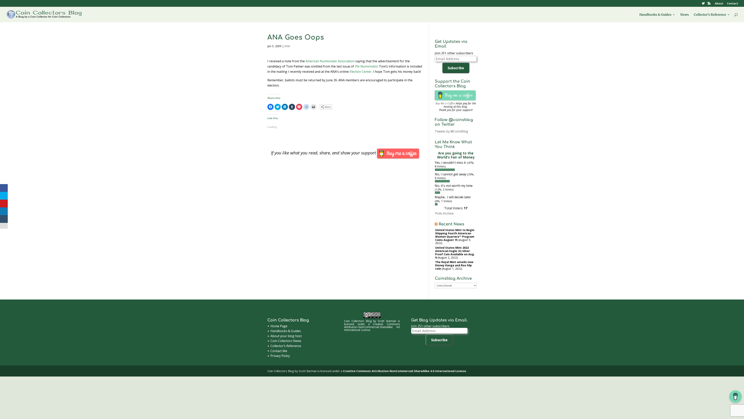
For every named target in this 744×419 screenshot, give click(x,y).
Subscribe (456, 68)
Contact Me (278, 351)
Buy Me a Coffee (445, 103)
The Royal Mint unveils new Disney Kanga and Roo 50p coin (454, 265)
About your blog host (286, 336)
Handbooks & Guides (655, 14)
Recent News (451, 224)
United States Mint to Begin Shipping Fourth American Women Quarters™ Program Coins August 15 (454, 235)
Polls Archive (444, 213)
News (684, 14)
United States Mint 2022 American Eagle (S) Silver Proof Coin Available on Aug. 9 (455, 252)
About (719, 3)
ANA (287, 46)
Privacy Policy (280, 356)
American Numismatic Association (330, 61)
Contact (732, 3)
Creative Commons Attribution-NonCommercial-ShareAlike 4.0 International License (372, 327)
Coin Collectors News (285, 341)
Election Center (361, 71)
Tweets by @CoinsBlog (451, 131)
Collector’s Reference (710, 14)
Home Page (278, 326)
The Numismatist (366, 66)
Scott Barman (387, 321)
